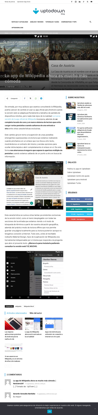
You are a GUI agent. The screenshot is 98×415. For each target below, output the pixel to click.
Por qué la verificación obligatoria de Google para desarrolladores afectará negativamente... (84, 132)
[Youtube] (91, 1)
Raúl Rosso (11, 86)
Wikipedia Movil (29, 306)
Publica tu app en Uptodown (78, 169)
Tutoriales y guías (52, 22)
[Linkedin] (79, 1)
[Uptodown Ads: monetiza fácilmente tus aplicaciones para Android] (71, 116)
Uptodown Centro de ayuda (78, 176)
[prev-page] (6, 365)
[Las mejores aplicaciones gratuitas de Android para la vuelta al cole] (13, 324)
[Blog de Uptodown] (49, 11)
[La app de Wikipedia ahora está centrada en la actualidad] (33, 324)
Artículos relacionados (17, 313)
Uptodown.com (17, 27)
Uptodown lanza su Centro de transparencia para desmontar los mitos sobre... (84, 148)
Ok (50, 411)
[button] (90, 22)
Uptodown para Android (77, 179)
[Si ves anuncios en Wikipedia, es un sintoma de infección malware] (13, 348)
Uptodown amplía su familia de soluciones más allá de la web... (84, 105)
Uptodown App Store (23, 2)
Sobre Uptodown (74, 172)
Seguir (89, 204)
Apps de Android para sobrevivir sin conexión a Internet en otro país (54, 334)
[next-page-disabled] (10, 365)
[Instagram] (75, 1)
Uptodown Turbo (74, 183)
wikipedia (18, 306)
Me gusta (88, 199)
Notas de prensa (10, 2)
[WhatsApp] (35, 98)
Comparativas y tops (68, 22)
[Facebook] (72, 1)
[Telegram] (41, 98)
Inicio (6, 33)
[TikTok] (83, 1)
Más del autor (36, 313)
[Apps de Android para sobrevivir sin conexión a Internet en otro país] (54, 324)
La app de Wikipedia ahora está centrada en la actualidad (33, 334)
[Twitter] (87, 1)
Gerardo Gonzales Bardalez (24, 394)
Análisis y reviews (36, 22)
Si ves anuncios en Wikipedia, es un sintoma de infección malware (13, 358)
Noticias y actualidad (20, 22)
